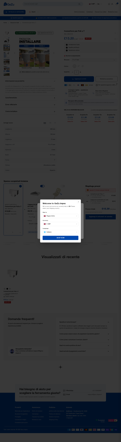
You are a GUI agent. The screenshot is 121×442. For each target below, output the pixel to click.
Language (45, 228)
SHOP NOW (60, 237)
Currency (45, 220)
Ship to (45, 212)
